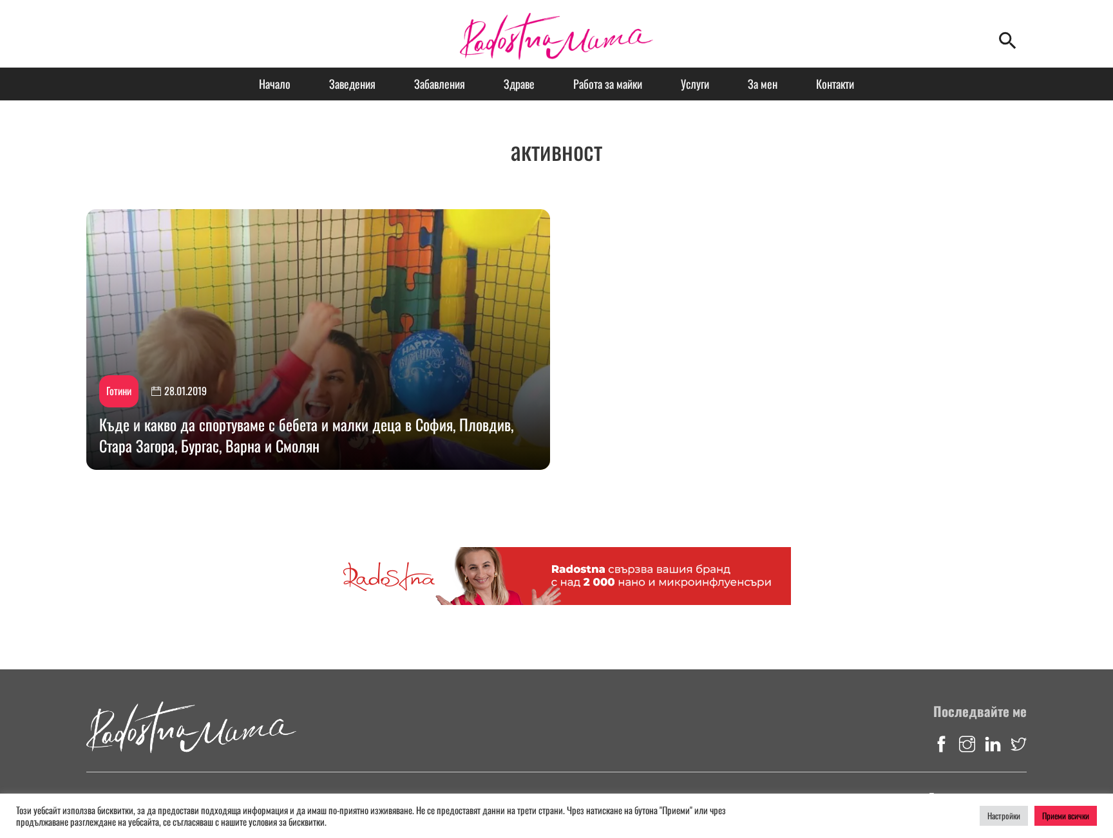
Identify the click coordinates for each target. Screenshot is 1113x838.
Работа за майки (607, 83)
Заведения (352, 83)
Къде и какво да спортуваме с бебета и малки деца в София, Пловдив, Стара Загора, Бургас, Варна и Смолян (306, 435)
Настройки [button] (1003, 815)
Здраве (519, 83)
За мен (762, 83)
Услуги (695, 83)
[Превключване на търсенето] (1007, 40)
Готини (118, 390)
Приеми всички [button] (1065, 815)
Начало (274, 83)
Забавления (439, 83)
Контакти (835, 83)
